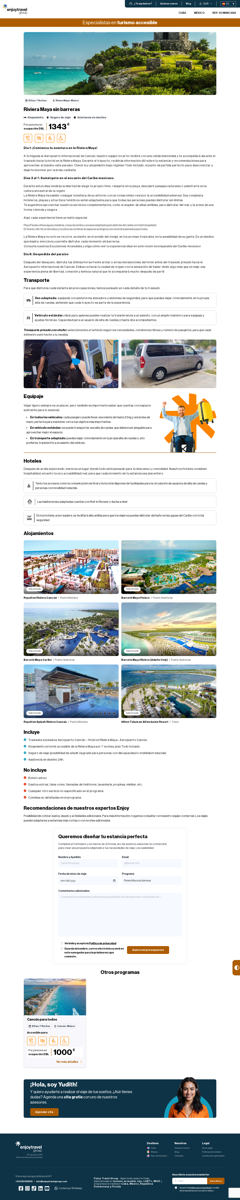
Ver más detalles (67, 1061)
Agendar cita (44, 1112)
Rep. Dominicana (224, 13)
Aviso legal (207, 1148)
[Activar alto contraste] (236, 967)
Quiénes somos (182, 1148)
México (199, 13)
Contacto (179, 1156)
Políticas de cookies (211, 1152)
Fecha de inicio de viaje (72, 874)
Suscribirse (216, 1181)
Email (125, 857)
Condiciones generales (213, 1156)
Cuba (182, 13)
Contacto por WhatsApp (70, 1188)
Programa (128, 874)
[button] (140, 4)
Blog (177, 1152)
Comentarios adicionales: (74, 891)
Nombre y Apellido (69, 857)
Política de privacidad (102, 943)
